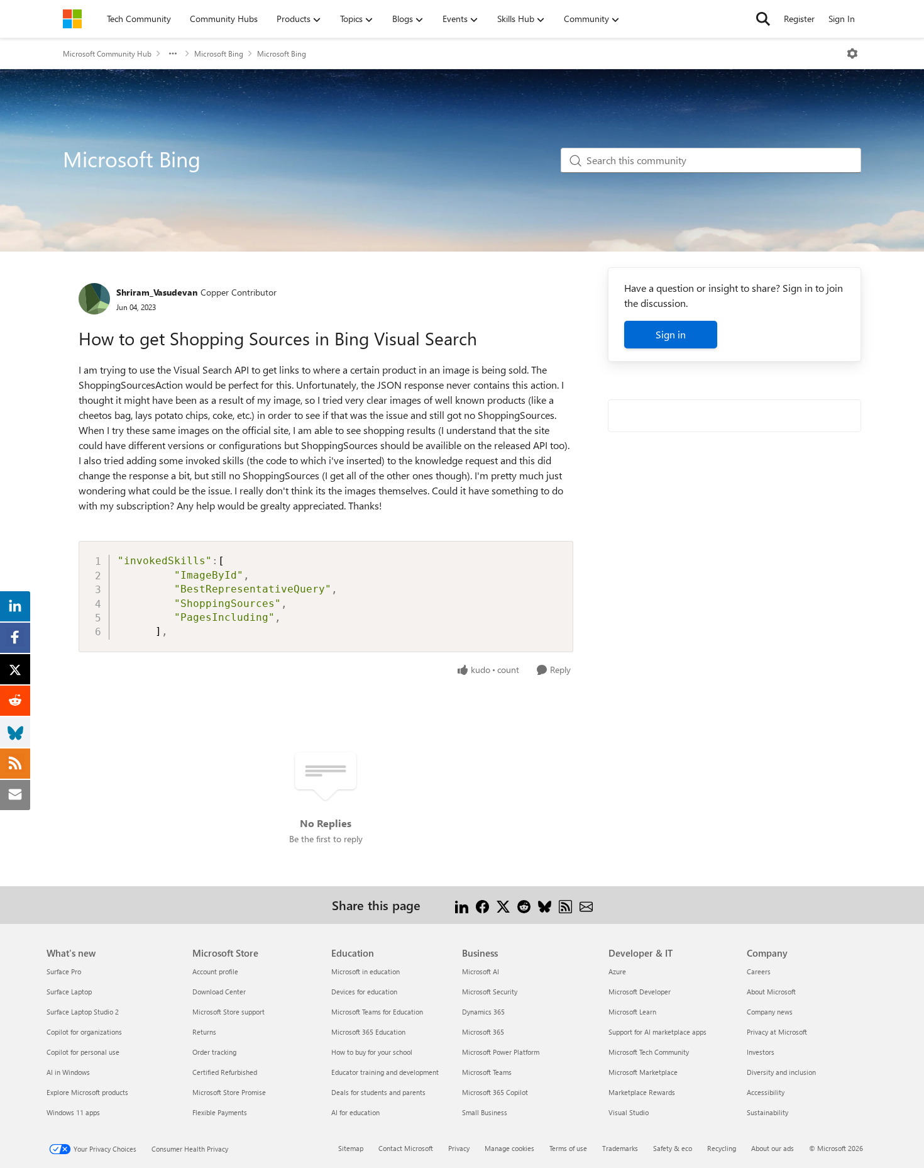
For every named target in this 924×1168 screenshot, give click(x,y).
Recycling (721, 1148)
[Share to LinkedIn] (461, 904)
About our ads (772, 1148)
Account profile (215, 971)
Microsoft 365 (483, 1032)
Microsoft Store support (228, 1011)
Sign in (671, 334)
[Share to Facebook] (482, 904)
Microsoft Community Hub (107, 53)
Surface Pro (64, 971)
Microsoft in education (365, 971)
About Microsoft (771, 991)
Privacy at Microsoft (777, 1032)
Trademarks (620, 1148)
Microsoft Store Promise (229, 1092)
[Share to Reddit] (524, 904)
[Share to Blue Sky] (544, 904)
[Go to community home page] (72, 18)
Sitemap (350, 1148)
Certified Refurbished (224, 1072)
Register (799, 19)
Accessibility (765, 1092)
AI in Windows (68, 1072)
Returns (204, 1032)
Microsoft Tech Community (648, 1052)
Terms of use (568, 1148)
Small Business (484, 1112)
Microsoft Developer (639, 991)
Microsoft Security (489, 991)
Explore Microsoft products (87, 1092)
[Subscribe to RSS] (565, 904)
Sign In (841, 19)
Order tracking (214, 1052)
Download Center (219, 991)
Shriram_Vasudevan (156, 292)
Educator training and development (385, 1072)
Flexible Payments (219, 1112)
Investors (760, 1052)
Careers (759, 971)
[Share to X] (503, 904)
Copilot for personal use (83, 1052)
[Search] (763, 18)
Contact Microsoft (405, 1148)
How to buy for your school (371, 1052)
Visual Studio (628, 1112)
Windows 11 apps (73, 1112)
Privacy (459, 1148)
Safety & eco (672, 1148)
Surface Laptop (69, 991)
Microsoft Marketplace (643, 1072)
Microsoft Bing (218, 53)
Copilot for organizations (84, 1032)
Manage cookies (509, 1148)
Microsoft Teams (487, 1072)
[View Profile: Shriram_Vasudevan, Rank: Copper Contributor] (94, 298)
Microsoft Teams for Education (377, 1011)
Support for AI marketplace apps (657, 1032)
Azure (617, 971)
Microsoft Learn (632, 1011)
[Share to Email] (586, 904)
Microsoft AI (480, 971)
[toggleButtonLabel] (852, 53)
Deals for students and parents (378, 1092)
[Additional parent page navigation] (172, 53)
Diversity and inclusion (781, 1072)
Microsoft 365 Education (368, 1032)
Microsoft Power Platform (500, 1052)
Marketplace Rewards (641, 1092)
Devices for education (364, 991)
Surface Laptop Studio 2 (83, 1011)
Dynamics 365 (483, 1011)
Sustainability (767, 1112)
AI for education (355, 1112)
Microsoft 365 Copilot (495, 1092)
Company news (770, 1011)
